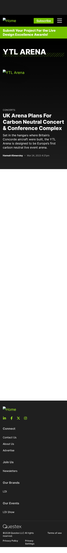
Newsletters (10, 470)
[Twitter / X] (19, 418)
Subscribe (43, 21)
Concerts (9, 110)
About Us (8, 443)
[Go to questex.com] (12, 526)
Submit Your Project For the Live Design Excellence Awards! (29, 32)
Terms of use (54, 533)
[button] (59, 20)
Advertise (8, 450)
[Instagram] (26, 418)
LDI (5, 491)
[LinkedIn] (5, 418)
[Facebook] (12, 418)
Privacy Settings (29, 542)
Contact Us (9, 437)
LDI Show (8, 512)
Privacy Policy (10, 540)
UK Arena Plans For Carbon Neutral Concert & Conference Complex (33, 121)
